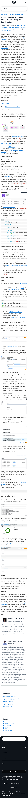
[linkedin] (7, 783)
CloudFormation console (11, 346)
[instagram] (9, 783)
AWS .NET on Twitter (10, 722)
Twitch (6, 728)
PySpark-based (7, 176)
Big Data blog (14, 603)
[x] (2, 783)
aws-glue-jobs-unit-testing (18, 136)
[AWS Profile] (25, 2)
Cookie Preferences (17, 791)
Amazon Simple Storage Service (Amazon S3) (16, 265)
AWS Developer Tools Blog (9, 696)
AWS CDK (5, 703)
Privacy (3, 791)
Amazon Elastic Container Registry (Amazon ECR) (12, 168)
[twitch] (12, 783)
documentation (4, 47)
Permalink (3, 30)
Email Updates (8, 730)
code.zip (22, 287)
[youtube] (14, 783)
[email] (19, 783)
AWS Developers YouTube (9, 699)
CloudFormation (23, 283)
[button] (7, 8)
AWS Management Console (15, 311)
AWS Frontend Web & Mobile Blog (11, 698)
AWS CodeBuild (11, 146)
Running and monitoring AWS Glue (15, 543)
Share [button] (9, 30)
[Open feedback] (26, 399)
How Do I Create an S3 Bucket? (18, 317)
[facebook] (4, 783)
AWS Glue (3, 84)
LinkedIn (7, 727)
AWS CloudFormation (6, 143)
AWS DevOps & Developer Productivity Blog (12, 14)
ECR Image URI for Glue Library (12, 106)
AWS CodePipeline (7, 706)
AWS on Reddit (8, 725)
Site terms (9, 791)
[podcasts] (16, 783)
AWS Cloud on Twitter (10, 723)
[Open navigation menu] (2, 2)
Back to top (13, 787)
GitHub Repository (5, 103)
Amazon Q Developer (8, 701)
